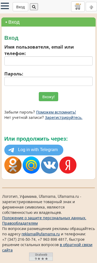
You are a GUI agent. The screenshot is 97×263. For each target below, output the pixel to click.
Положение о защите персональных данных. (44, 217)
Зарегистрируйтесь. (63, 117)
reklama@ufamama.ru (41, 233)
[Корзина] (78, 6)
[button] (5, 6)
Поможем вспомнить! (56, 112)
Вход (20, 6)
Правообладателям (20, 223)
